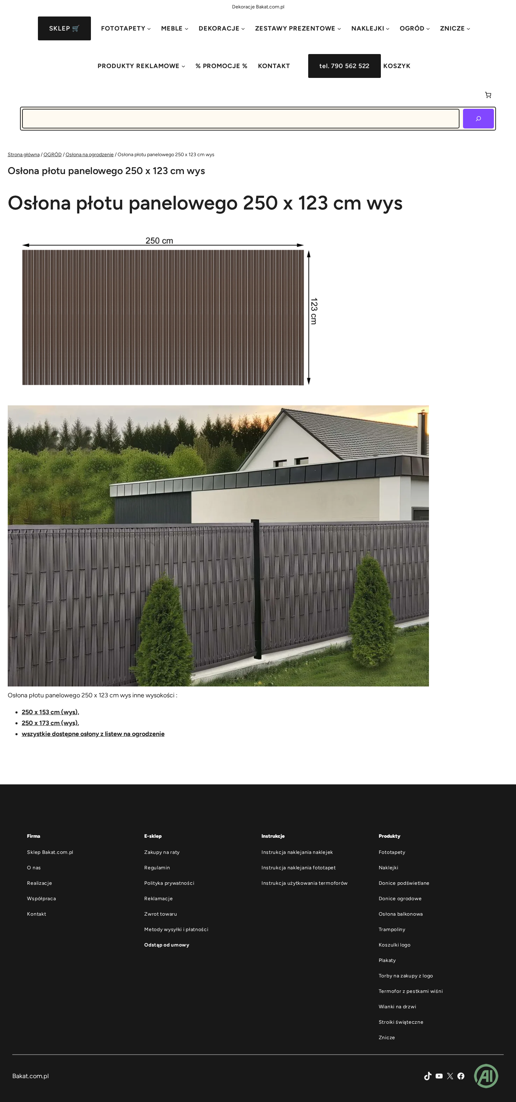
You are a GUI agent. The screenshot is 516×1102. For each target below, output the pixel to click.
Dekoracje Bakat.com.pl (258, 7)
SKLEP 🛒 (64, 28)
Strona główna (24, 155)
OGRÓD (53, 155)
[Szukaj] (478, 118)
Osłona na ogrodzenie (90, 155)
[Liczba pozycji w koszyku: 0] (488, 95)
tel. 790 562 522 (344, 66)
